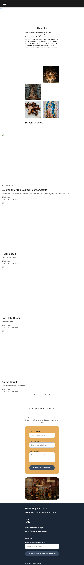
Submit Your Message (42, 467)
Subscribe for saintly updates (42, 553)
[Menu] (4, 4)
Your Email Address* (35, 441)
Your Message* (34, 451)
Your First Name (34, 431)
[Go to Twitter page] (27, 520)
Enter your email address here (35, 542)
